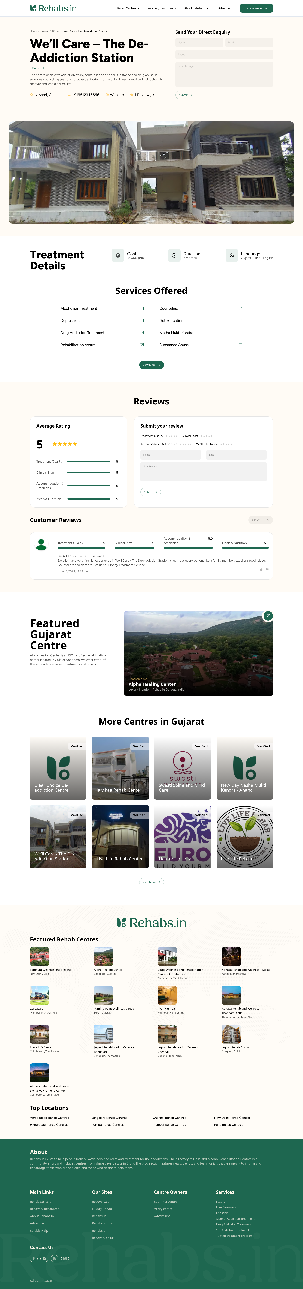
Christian (222, 1213)
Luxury (220, 1201)
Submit (183, 95)
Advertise (224, 8)
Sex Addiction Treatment (232, 1230)
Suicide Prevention (256, 8)
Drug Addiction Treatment (233, 1224)
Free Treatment (226, 1207)
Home (33, 30)
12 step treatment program (234, 1236)
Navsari (56, 30)
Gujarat (44, 30)
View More (149, 365)
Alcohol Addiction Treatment (235, 1219)
